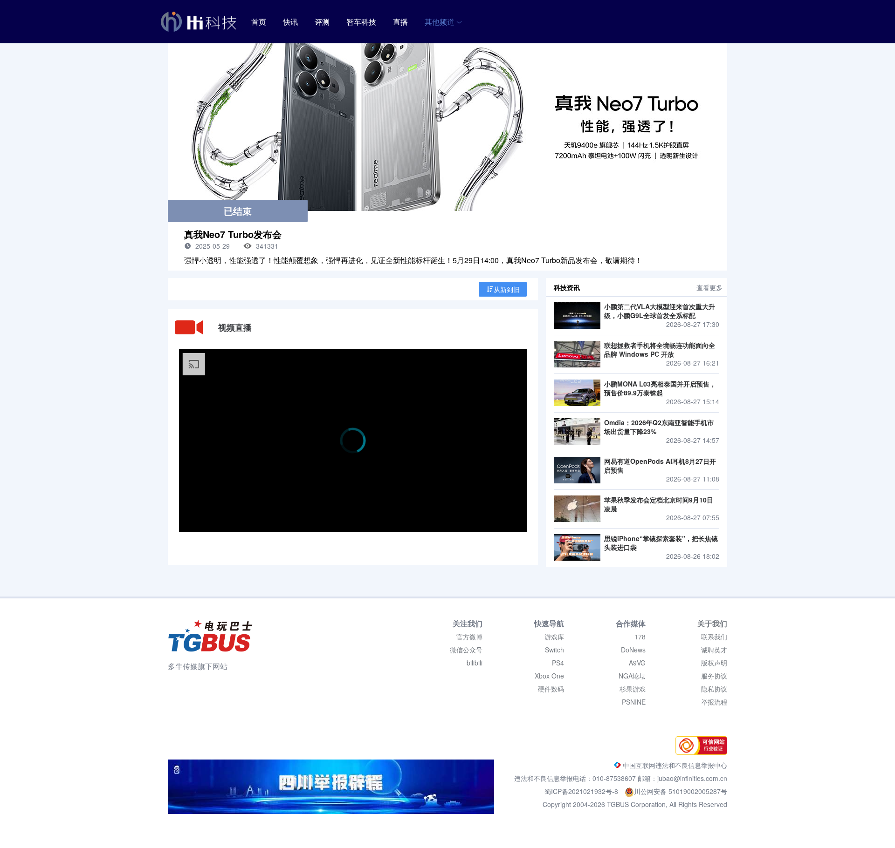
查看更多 (709, 287)
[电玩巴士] (210, 635)
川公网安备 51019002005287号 (680, 791)
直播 (400, 21)
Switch (554, 649)
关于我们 (712, 623)
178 (640, 636)
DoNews (633, 649)
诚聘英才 (714, 649)
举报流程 (714, 701)
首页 (258, 21)
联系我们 (714, 636)
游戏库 (554, 636)
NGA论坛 (632, 675)
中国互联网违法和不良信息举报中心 (674, 765)
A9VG (637, 662)
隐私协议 (714, 688)
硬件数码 (551, 688)
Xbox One (549, 675)
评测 (322, 21)
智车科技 (361, 21)
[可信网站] (699, 752)
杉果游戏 (633, 688)
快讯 (290, 21)
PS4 (558, 662)
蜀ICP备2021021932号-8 (582, 791)
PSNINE (634, 701)
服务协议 (714, 675)
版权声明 (714, 662)
